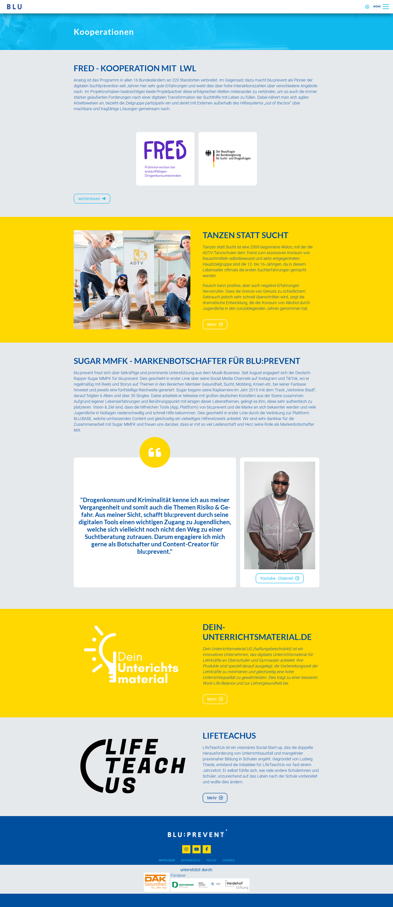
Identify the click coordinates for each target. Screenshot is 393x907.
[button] (381, 6)
